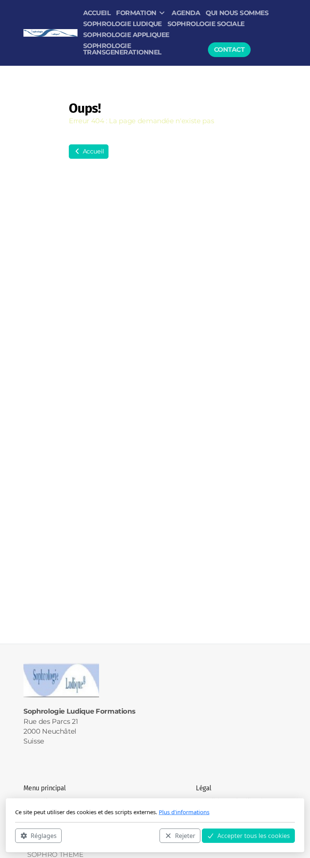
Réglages (44, 836)
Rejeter (185, 836)
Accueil (92, 151)
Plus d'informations (184, 812)
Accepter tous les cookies (253, 836)
